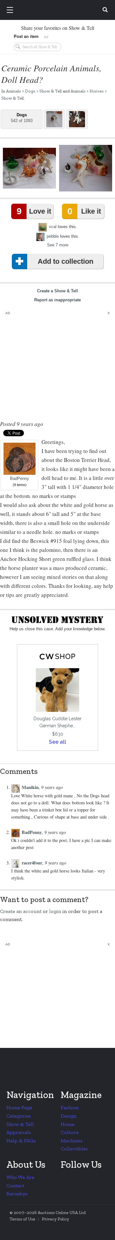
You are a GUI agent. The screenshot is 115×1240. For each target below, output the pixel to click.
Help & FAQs (21, 1141)
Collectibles (74, 1149)
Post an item (26, 36)
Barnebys (16, 1194)
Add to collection (65, 261)
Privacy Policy (55, 1219)
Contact (15, 1185)
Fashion (70, 1107)
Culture (70, 1132)
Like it (84, 211)
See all (57, 742)
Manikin (30, 787)
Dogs (30, 90)
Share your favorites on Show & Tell (57, 27)
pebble (53, 236)
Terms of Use (22, 1219)
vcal (53, 226)
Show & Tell (50, 90)
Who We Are (20, 1177)
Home (67, 1124)
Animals (13, 90)
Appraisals (18, 1132)
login (55, 911)
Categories (18, 1116)
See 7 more (57, 245)
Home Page (19, 1107)
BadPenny (19, 478)
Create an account (21, 911)
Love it (34, 211)
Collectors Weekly (58, 10)
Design (68, 1116)
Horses (96, 90)
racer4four (32, 862)
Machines (71, 1141)
